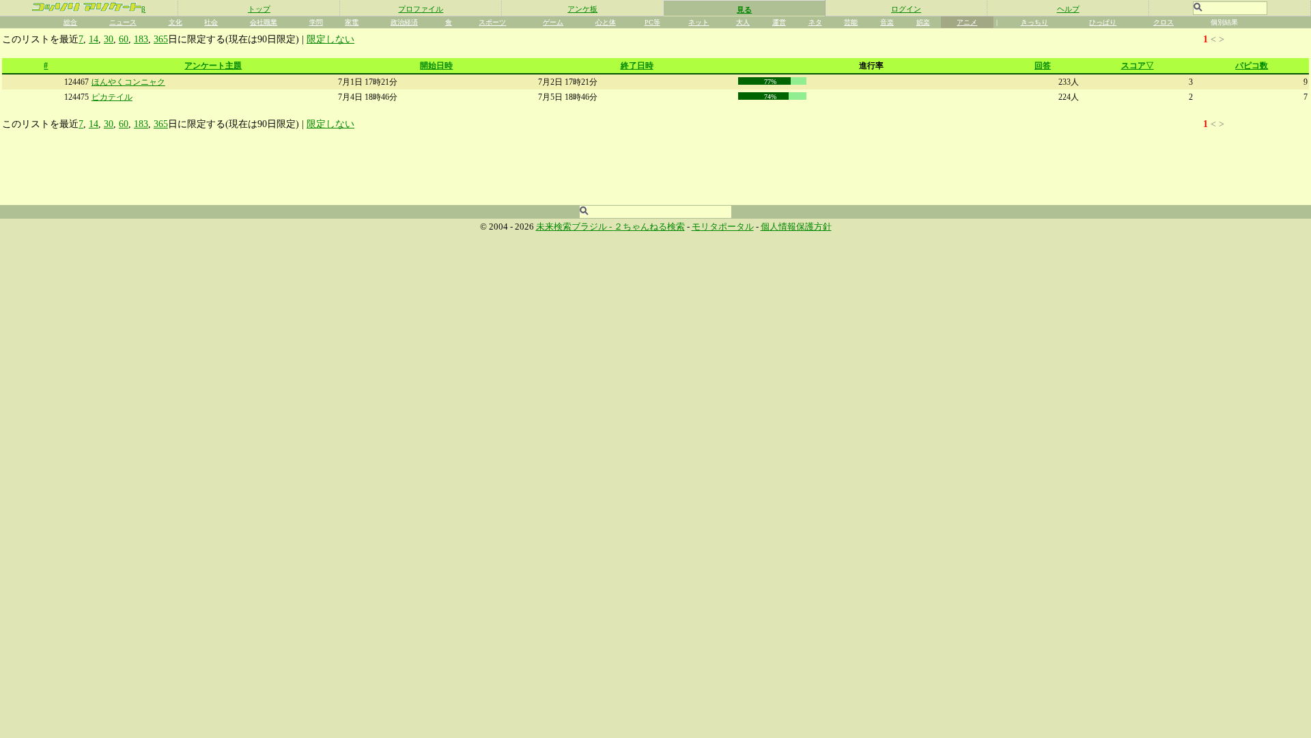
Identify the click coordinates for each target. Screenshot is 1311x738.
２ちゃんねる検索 (649, 227)
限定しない (330, 38)
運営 (779, 22)
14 (93, 38)
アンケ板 (582, 9)
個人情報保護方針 (796, 227)
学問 (316, 22)
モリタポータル (723, 227)
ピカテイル (111, 97)
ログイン (906, 9)
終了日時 (637, 65)
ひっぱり (1102, 22)
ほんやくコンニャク (128, 82)
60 (123, 38)
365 (161, 38)
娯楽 (923, 22)
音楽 (887, 22)
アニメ (967, 22)
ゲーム (553, 22)
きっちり (1034, 22)
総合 (70, 22)
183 (141, 38)
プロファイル (420, 9)
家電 (351, 22)
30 (108, 38)
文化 (175, 22)
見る (744, 9)
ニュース (123, 22)
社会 (211, 22)
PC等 (652, 22)
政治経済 (404, 22)
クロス (1163, 22)
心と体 (605, 22)
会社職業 (263, 22)
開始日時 (436, 65)
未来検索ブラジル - (575, 227)
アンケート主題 (213, 65)
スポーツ (492, 22)
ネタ (815, 22)
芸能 (851, 22)
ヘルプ (1068, 9)
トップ (259, 9)
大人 (743, 22)
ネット (698, 22)
